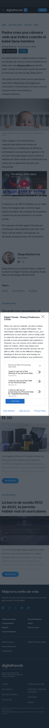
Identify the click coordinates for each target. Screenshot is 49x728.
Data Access (24, 411)
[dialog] (24, 364)
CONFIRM (15, 401)
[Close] (43, 317)
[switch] (38, 372)
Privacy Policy (40, 411)
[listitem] (24, 366)
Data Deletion (9, 411)
